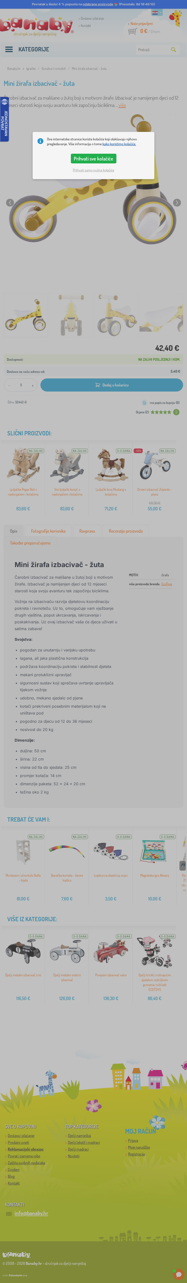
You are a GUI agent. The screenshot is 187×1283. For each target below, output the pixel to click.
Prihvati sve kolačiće (93, 158)
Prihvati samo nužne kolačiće (93, 170)
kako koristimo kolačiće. (119, 144)
